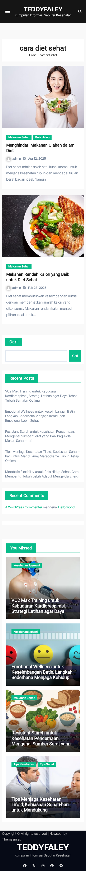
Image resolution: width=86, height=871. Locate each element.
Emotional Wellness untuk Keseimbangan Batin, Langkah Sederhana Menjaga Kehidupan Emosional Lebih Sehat (40, 416)
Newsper (56, 833)
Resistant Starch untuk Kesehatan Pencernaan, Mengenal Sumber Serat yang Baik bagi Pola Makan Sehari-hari (40, 436)
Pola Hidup (42, 137)
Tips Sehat (47, 764)
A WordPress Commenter (23, 507)
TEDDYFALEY (43, 9)
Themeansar (11, 839)
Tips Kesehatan (24, 764)
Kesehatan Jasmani (27, 565)
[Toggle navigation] (7, 11)
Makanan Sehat (18, 137)
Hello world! (66, 507)
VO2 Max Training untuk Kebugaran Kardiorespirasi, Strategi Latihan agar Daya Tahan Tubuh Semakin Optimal (41, 395)
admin (17, 158)
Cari (13, 341)
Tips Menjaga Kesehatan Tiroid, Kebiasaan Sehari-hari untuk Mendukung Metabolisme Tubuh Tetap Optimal (42, 456)
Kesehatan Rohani (26, 631)
